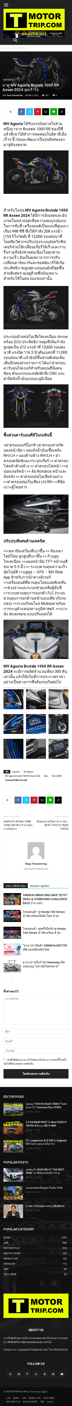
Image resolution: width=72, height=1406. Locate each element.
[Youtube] (61, 1374)
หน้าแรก (5, 48)
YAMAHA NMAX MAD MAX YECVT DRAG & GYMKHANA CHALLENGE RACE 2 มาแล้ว (45, 899)
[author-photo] (36, 858)
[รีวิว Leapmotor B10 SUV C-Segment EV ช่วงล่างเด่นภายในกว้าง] (13, 1146)
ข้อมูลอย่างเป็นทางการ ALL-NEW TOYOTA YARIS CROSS (53, 825)
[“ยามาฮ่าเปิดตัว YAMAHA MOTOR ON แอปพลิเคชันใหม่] (12, 950)
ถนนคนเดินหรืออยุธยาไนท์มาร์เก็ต (44, 1187)
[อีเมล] (45, 111)
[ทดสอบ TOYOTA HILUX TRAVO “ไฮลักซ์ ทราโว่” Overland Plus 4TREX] (13, 1109)
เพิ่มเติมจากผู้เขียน (39, 886)
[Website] (53, 1374)
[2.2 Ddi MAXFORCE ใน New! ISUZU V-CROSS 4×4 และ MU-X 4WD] (13, 1127)
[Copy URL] (61, 111)
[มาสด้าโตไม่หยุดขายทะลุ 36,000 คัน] (13, 1211)
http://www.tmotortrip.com (36, 869)
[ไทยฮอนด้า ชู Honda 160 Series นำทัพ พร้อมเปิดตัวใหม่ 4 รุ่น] (12, 916)
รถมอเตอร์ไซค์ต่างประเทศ (16, 780)
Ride (46, 776)
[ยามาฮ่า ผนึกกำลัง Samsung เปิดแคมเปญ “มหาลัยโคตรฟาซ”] (12, 966)
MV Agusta (28, 771)
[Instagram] (18, 1374)
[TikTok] (36, 1374)
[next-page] (11, 979)
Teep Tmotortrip (15, 95)
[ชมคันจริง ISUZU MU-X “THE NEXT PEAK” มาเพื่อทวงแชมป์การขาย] (13, 1175)
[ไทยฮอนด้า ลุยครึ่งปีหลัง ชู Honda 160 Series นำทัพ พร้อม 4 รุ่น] (12, 933)
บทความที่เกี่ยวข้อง (16, 886)
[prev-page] (5, 979)
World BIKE (57, 776)
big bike (16, 771)
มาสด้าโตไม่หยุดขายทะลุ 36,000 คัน (45, 1206)
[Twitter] (29, 111)
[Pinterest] (37, 111)
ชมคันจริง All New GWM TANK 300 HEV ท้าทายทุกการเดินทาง (18, 825)
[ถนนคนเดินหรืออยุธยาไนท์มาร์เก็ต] (13, 1193)
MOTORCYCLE (20, 48)
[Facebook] (21, 111)
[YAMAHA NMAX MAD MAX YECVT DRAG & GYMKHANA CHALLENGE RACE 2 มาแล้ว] (12, 899)
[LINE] (53, 111)
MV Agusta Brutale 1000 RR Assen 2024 (22, 776)
